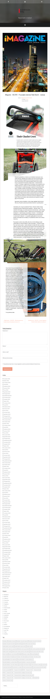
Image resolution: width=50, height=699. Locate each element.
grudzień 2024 (7, 414)
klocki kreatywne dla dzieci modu (36, 651)
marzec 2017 (7, 584)
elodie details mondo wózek (8, 646)
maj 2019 (6, 537)
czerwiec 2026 (7, 382)
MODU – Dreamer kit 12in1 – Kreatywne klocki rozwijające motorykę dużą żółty (18, 675)
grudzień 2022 (7, 457)
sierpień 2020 (7, 509)
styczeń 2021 (7, 500)
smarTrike (6, 630)
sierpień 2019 (7, 531)
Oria (23, 697)
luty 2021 (6, 498)
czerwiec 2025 (7, 403)
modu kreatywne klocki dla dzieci (39, 667)
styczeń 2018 (7, 567)
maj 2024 (6, 427)
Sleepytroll (6, 628)
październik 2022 (7, 460)
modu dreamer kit (26, 664)
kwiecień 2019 (7, 539)
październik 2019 (7, 528)
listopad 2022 (7, 459)
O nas (5, 622)
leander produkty (26, 654)
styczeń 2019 (7, 544)
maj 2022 (6, 470)
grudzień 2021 (7, 479)
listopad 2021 (7, 481)
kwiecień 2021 (7, 494)
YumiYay (6, 633)
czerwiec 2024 (7, 425)
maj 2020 (6, 515)
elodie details (18, 643)
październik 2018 (7, 550)
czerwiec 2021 (7, 490)
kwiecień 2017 (7, 582)
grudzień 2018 (7, 546)
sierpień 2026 (7, 378)
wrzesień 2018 (7, 552)
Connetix (6, 602)
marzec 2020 (7, 518)
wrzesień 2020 (7, 507)
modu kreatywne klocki (27, 667)
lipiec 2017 (6, 578)
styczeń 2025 (7, 412)
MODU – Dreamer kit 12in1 (16, 669)
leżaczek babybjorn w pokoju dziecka (10, 662)
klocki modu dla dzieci (13, 654)
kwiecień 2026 (7, 386)
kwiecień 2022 (7, 472)
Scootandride (7, 626)
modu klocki (44, 664)
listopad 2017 (7, 570)
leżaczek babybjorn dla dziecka (19, 656)
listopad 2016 (7, 585)
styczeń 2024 (7, 434)
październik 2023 (7, 440)
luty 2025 (6, 410)
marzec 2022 (7, 473)
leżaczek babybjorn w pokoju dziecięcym (25, 659)
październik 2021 (7, 483)
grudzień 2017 (7, 569)
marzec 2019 (7, 541)
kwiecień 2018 (7, 561)
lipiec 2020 (6, 511)
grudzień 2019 (7, 524)
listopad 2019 (7, 526)
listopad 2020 (7, 503)
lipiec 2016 (6, 587)
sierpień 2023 (7, 444)
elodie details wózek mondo (20, 646)
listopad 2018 (7, 548)
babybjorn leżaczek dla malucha (9, 643)
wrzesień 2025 (7, 397)
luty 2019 (6, 542)
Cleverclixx (6, 600)
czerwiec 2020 (7, 513)
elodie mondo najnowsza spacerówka (10, 648)
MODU (5, 619)
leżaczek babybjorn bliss (7, 656)
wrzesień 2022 (7, 462)
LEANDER (6, 615)
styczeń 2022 (7, 477)
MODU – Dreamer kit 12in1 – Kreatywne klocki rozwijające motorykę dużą (17, 672)
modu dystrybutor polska (36, 664)
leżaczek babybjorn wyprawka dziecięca (10, 664)
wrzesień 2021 (7, 485)
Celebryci (6, 598)
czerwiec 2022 (7, 468)
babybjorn (5, 641)
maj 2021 (6, 492)
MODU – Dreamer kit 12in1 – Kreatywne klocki (31, 669)
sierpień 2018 (7, 554)
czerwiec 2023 (7, 447)
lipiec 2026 (6, 380)
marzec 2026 (7, 388)
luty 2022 (6, 475)
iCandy (5, 611)
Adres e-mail (6, 352)
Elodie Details (7, 607)
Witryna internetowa (7, 358)
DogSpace (6, 604)
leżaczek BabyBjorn (35, 654)
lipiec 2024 (6, 423)
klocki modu (5, 654)
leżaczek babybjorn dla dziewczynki (33, 656)
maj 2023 (6, 449)
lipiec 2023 (6, 446)
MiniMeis (6, 617)
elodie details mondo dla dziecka (29, 643)
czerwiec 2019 (7, 535)
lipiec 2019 (6, 533)
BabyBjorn (6, 594)
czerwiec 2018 (7, 557)
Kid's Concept (7, 613)
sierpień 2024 (7, 421)
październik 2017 (7, 572)
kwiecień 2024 (7, 429)
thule (38, 677)
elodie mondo (29, 646)
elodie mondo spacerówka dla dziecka (37, 648)
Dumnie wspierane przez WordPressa (10, 697)
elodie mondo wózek (7, 651)
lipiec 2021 (6, 488)
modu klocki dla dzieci (7, 667)
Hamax (5, 609)
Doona (5, 605)
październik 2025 (7, 395)
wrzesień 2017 (7, 574)
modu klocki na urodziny (17, 667)
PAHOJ (5, 624)
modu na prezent (6, 669)
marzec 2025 (7, 408)
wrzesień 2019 (7, 529)
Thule (27, 99)
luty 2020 (6, 520)
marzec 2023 (7, 451)
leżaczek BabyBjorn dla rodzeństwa (9, 659)
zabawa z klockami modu (7, 680)
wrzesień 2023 (7, 442)
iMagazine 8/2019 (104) (26, 97)
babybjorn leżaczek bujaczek (22, 641)
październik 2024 (7, 418)
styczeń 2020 (7, 522)
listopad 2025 (7, 393)
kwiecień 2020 (7, 516)
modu (20, 664)
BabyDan (6, 596)
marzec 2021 (7, 496)
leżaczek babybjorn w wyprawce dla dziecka (26, 662)
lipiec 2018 (6, 556)
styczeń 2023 (7, 455)
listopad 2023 (7, 438)
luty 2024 (6, 432)
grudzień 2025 (7, 391)
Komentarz (5, 330)
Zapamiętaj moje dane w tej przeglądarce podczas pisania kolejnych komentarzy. (22, 364)
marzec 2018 (7, 563)
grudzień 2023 (7, 436)
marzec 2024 (7, 431)
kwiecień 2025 (7, 406)
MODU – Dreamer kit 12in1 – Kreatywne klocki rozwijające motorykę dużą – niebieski (19, 677)
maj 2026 (6, 384)
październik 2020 (7, 505)
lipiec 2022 (6, 466)
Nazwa (4, 346)
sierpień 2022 (7, 464)
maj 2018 (6, 559)
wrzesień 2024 (7, 419)
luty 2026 (6, 390)
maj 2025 (6, 404)
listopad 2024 (7, 416)
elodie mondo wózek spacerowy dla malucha (20, 651)
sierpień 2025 (7, 399)
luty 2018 (6, 565)
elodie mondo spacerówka (23, 648)
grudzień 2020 (7, 501)
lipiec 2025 (6, 401)
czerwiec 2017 (7, 580)
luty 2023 (6, 453)
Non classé (6, 620)
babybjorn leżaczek (12, 641)
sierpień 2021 (7, 487)
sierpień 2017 (7, 576)
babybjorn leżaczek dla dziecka (35, 641)
